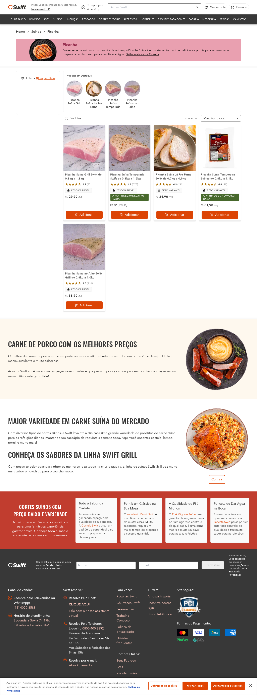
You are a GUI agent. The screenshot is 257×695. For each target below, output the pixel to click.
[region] (128, 686)
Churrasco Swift (128, 603)
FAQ (119, 667)
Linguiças (72, 19)
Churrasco (18, 19)
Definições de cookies (164, 685)
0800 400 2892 (93, 628)
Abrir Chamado (80, 665)
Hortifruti (147, 19)
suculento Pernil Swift (140, 514)
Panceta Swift (222, 522)
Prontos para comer (171, 19)
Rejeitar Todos (195, 685)
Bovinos (34, 19)
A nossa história (159, 596)
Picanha (53, 31)
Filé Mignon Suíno (184, 514)
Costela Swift (90, 526)
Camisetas (239, 19)
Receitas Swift (126, 596)
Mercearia (209, 19)
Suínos (57, 19)
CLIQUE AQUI (79, 604)
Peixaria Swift (126, 609)
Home (20, 31)
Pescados (88, 19)
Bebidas (224, 19)
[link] (40, 9)
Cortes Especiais (109, 19)
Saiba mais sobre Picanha (142, 54)
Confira (216, 479)
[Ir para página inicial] (17, 7)
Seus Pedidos (126, 660)
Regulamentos (127, 673)
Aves (47, 19)
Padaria (194, 19)
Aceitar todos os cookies (228, 685)
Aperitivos (130, 19)
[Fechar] (250, 685)
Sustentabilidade (160, 614)
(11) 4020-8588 (25, 607)
